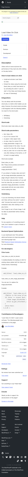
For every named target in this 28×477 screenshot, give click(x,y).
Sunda (7, 453)
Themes (17, 414)
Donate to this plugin (7, 401)
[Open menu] (25, 2)
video (24, 356)
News (3, 414)
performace (19, 356)
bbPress (5, 443)
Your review (5, 375)
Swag (17, 433)
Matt (4, 440)
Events (17, 427)
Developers (5, 430)
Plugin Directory (6, 7)
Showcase (18, 411)
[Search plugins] (18, 17)
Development (7, 53)
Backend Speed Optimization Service (15, 242)
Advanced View (6, 363)
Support (5, 57)
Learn (3, 424)
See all (24, 375)
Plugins (17, 416)
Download (5, 39)
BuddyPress (6, 446)
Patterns (17, 419)
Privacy (4, 419)
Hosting (4, 416)
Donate (18, 430)
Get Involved (18, 424)
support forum (8, 227)
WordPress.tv (6, 433)
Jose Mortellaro (8, 35)
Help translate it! (14, 12)
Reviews (5, 49)
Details (5, 45)
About (3, 411)
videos (24, 359)
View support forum (7, 387)
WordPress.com (7, 438)
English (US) (23, 352)
